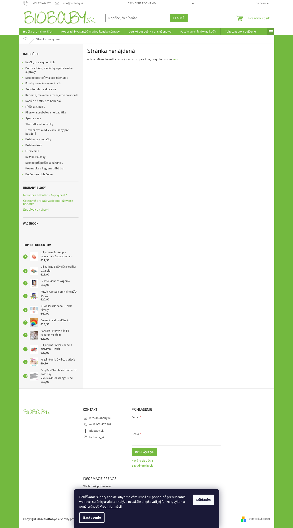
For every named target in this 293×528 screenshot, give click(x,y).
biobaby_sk (97, 437)
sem (175, 59)
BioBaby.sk (96, 431)
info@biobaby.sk (100, 418)
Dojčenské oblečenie (39, 174)
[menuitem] (38, 31)
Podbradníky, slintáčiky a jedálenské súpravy (49, 70)
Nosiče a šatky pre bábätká (43, 101)
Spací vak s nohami (36, 209)
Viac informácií (111, 506)
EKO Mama (32, 151)
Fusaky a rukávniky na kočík (43, 83)
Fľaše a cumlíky (35, 107)
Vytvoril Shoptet (259, 519)
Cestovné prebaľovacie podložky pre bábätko (48, 202)
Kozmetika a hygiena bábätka (44, 168)
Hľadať (178, 18)
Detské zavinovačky (38, 139)
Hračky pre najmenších (40, 62)
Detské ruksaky (35, 157)
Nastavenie (92, 517)
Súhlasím (203, 499)
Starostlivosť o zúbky (39, 124)
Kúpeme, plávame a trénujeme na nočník (51, 95)
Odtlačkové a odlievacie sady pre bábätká (47, 132)
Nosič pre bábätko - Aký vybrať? (45, 195)
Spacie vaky (33, 118)
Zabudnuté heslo (143, 466)
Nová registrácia (142, 461)
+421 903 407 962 (100, 424)
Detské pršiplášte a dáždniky (44, 163)
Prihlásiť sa (144, 452)
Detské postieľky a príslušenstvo (46, 78)
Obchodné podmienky (142, 3)
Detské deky (33, 145)
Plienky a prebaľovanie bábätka (45, 112)
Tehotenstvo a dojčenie (40, 89)
